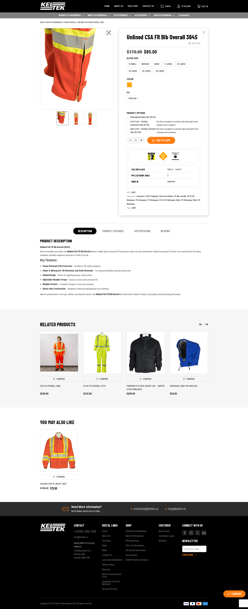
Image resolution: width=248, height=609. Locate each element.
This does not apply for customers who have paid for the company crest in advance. (177, 123)
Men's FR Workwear (54, 22)
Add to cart (163, 140)
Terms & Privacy (109, 589)
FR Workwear (153, 200)
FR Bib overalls (69, 22)
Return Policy (108, 564)
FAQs (104, 550)
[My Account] (178, 6)
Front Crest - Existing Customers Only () (139, 123)
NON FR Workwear (162, 15)
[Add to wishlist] (204, 32)
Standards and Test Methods (111, 582)
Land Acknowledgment (112, 560)
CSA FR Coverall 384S (50, 386)
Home (107, 6)
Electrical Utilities (166, 196)
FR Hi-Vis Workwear (135, 545)
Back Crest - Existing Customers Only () (143, 131)
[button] (201, 324)
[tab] (84, 231)
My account (164, 531)
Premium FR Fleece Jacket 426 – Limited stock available (146, 388)
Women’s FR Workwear (70, 15)
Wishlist (162, 540)
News (104, 545)
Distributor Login (166, 536)
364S (134, 208)
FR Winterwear (132, 540)
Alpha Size (132, 58)
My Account (186, 6)
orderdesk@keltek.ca (146, 509)
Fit (128, 92)
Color (130, 79)
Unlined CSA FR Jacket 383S (53, 484)
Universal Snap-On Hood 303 (183, 386)
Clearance (184, 15)
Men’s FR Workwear (97, 15)
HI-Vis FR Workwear (167, 200)
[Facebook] (184, 532)
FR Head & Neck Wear (136, 550)
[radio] (132, 64)
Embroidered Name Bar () (143, 117)
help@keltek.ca (177, 509)
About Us (118, 6)
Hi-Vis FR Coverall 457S (94, 386)
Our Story (133, 6)
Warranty (106, 569)
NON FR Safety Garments (137, 560)
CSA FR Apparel (151, 196)
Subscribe (187, 555)
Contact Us (148, 6)
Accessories (141, 15)
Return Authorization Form (111, 575)
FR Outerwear (120, 15)
